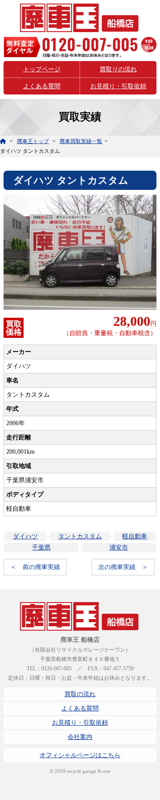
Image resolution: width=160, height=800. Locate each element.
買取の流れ (80, 694)
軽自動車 (134, 536)
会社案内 (80, 737)
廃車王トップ (33, 141)
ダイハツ (25, 536)
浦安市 (118, 547)
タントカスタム (80, 536)
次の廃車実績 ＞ (123, 567)
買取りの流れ (118, 69)
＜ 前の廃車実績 (35, 567)
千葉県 (41, 547)
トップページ (41, 69)
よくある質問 (41, 86)
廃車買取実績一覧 (81, 141)
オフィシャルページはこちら (80, 755)
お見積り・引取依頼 (118, 86)
